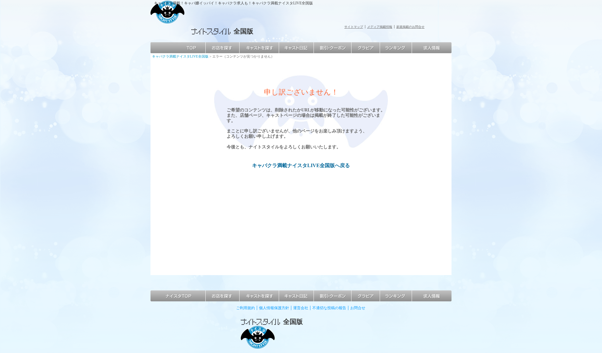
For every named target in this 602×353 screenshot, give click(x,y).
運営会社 (300, 308)
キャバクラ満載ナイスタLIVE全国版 (180, 56)
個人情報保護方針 (274, 308)
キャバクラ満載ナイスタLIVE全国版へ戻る (301, 165)
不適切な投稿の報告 (329, 308)
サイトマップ (353, 26)
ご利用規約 (245, 308)
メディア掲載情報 (379, 26)
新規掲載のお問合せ (410, 26)
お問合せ (357, 308)
